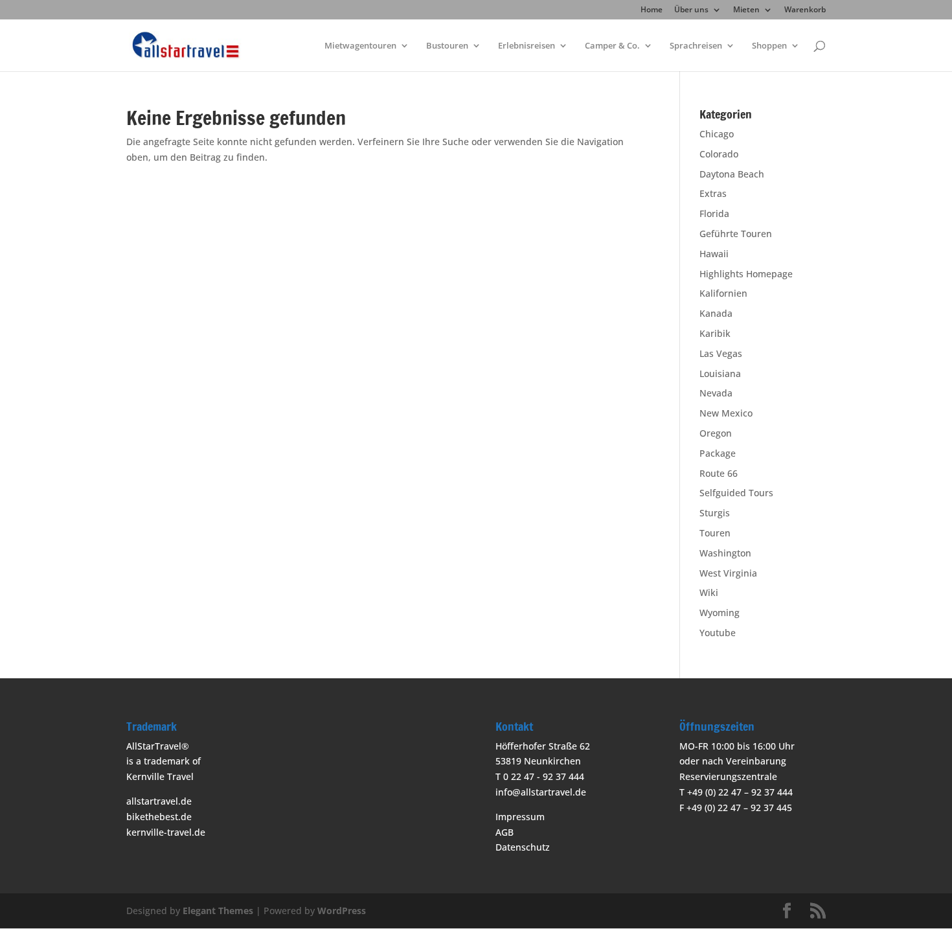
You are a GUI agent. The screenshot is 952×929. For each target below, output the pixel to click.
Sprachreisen (696, 46)
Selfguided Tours (736, 493)
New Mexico (726, 413)
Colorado (718, 154)
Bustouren (447, 46)
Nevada (715, 393)
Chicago (716, 134)
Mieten (746, 10)
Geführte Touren (735, 233)
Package (717, 453)
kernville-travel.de (165, 832)
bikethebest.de (159, 816)
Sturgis (714, 513)
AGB (504, 832)
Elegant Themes (218, 910)
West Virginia (728, 573)
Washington (725, 553)
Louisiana (720, 373)
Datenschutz (522, 847)
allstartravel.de (159, 801)
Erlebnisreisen (526, 46)
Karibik (715, 333)
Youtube (717, 632)
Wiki (708, 592)
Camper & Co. (612, 46)
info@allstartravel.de (540, 792)
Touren (715, 533)
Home (651, 10)
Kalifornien (723, 293)
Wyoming (719, 612)
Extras (713, 193)
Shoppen (769, 46)
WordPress (341, 910)
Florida (714, 213)
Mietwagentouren (360, 46)
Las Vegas (720, 353)
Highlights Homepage (746, 274)
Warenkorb (805, 10)
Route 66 (718, 473)
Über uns (691, 10)
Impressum (520, 816)
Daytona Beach (731, 174)
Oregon (715, 433)
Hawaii (714, 253)
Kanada (715, 313)
